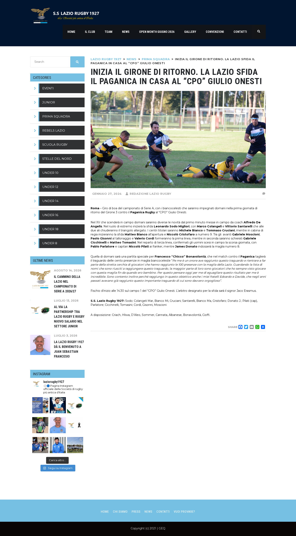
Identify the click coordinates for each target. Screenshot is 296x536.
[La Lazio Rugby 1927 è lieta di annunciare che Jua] (58, 425)
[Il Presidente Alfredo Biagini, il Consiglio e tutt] (75, 425)
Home (105, 511)
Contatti (163, 511)
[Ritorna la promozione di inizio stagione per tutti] (40, 405)
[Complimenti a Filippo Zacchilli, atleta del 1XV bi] (40, 425)
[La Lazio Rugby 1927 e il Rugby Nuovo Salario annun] (75, 405)
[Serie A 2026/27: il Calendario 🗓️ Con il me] (58, 405)
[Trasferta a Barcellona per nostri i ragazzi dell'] (40, 445)
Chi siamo (120, 511)
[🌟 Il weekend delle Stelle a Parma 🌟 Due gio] (75, 445)
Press (136, 511)
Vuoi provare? (184, 511)
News (148, 511)
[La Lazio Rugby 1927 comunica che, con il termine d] (58, 445)
